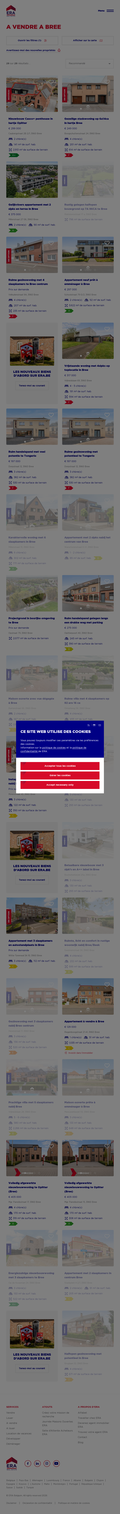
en (99, 725)
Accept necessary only (60, 785)
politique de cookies (54, 748)
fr (94, 725)
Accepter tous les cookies (60, 766)
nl (89, 725)
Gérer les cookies (60, 775)
